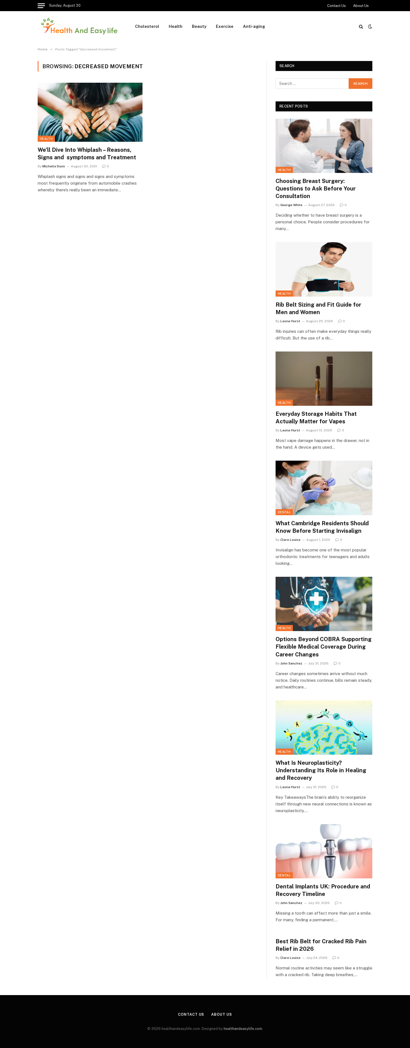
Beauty (199, 26)
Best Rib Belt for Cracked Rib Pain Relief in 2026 (321, 945)
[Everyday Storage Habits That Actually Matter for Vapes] (324, 378)
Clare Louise (290, 540)
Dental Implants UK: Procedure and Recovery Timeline (323, 890)
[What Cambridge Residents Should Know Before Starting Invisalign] (324, 488)
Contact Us (336, 6)
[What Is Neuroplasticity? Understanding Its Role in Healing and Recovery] (324, 727)
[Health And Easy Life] (79, 26)
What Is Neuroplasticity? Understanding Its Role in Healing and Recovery (321, 770)
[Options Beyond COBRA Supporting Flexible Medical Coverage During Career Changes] (324, 604)
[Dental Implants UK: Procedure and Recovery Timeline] (324, 851)
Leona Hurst (290, 321)
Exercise (224, 26)
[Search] (361, 26)
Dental (284, 512)
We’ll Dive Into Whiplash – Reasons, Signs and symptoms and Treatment (87, 153)
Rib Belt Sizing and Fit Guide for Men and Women (318, 308)
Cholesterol (147, 26)
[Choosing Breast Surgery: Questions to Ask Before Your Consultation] (324, 146)
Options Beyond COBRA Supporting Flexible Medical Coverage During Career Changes (324, 647)
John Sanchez (291, 663)
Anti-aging (254, 26)
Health (175, 26)
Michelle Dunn (53, 166)
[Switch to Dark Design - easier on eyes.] (369, 26)
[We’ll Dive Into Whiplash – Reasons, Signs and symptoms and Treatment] (90, 112)
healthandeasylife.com (243, 1029)
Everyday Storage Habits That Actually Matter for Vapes (316, 418)
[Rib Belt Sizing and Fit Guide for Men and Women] (324, 269)
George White (291, 205)
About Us (361, 6)
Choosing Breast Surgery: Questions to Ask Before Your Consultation (316, 188)
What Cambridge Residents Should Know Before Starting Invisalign (322, 527)
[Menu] (41, 5)
